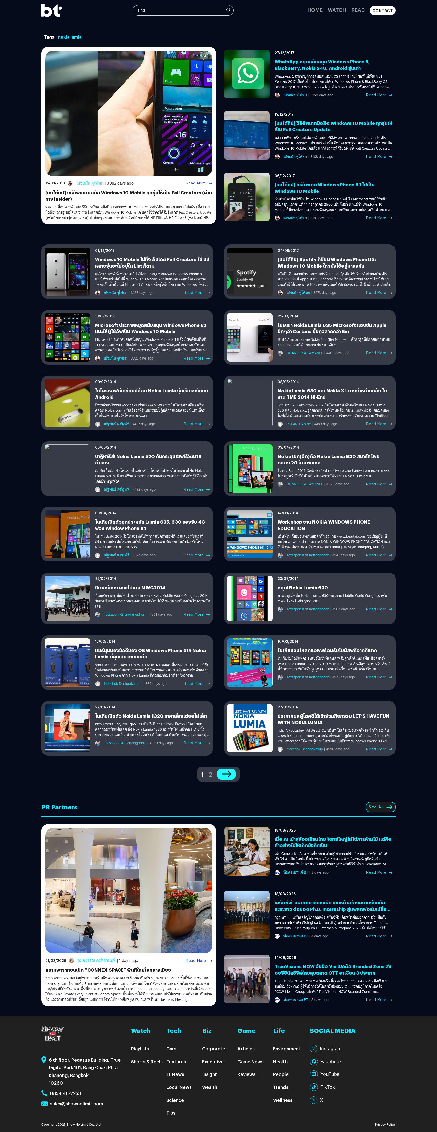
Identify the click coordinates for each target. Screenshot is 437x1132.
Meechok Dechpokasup (122, 683)
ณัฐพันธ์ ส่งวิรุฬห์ (116, 424)
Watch (337, 9)
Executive (213, 1061)
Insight (209, 1074)
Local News (179, 1087)
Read (358, 9)
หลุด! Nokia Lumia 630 (303, 587)
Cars (171, 1048)
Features (176, 1061)
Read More (196, 183)
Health (280, 1061)
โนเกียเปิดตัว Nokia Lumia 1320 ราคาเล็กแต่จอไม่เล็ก (151, 716)
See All (376, 807)
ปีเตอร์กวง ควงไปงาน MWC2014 (130, 587)
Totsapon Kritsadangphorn (308, 555)
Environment (286, 1048)
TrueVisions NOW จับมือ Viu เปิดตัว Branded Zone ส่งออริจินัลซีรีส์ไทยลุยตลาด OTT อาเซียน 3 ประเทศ (333, 969)
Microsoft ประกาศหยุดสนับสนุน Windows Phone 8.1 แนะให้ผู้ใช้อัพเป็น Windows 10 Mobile (150, 328)
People (281, 1074)
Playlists (140, 1048)
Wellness (282, 1100)
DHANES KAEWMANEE (305, 353)
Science (175, 1100)
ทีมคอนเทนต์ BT (295, 872)
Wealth (209, 1087)
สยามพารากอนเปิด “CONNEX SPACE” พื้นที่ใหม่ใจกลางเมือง (108, 970)
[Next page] (226, 774)
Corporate (213, 1048)
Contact (382, 10)
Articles (246, 1048)
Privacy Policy (385, 1124)
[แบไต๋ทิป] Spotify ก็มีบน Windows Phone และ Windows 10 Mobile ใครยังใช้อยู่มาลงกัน (327, 262)
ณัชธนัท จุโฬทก (90, 183)
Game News (250, 1061)
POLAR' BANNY (299, 424)
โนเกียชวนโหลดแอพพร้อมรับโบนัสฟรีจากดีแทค (327, 650)
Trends (280, 1087)
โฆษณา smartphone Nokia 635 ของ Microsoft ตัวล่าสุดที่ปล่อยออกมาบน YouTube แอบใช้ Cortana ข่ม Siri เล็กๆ (334, 342)
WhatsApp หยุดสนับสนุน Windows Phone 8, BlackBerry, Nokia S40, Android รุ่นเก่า (322, 64)
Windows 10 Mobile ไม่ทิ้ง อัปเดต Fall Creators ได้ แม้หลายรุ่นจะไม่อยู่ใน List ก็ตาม (152, 262)
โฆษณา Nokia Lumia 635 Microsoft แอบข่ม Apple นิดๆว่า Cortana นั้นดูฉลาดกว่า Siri (332, 328)
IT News (175, 1074)
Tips (171, 1112)
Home (315, 9)
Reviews (246, 1074)
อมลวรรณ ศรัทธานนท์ (97, 960)
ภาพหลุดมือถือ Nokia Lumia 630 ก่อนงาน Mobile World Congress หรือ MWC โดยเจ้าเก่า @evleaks (332, 598)
